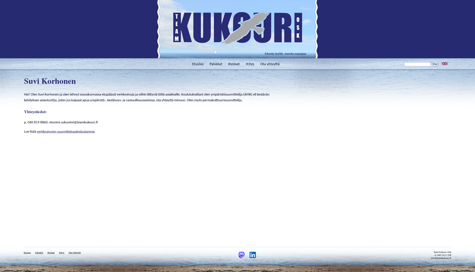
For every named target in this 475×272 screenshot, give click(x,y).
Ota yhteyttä (270, 64)
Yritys (250, 64)
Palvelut (216, 64)
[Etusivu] (237, 49)
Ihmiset (234, 64)
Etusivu (198, 64)
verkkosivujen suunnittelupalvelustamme (66, 132)
